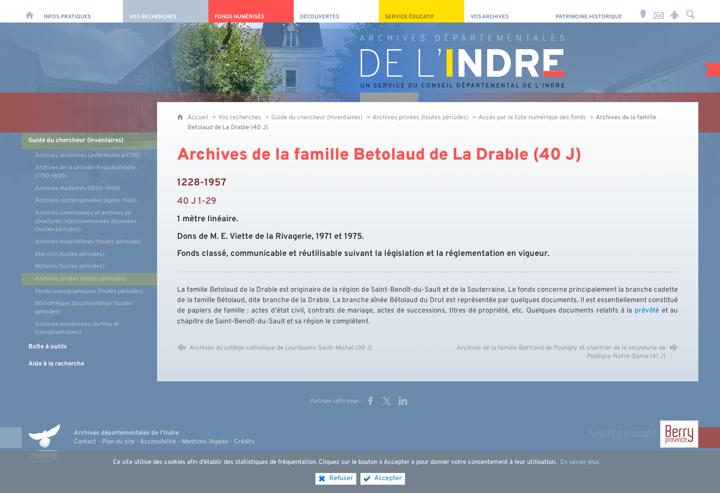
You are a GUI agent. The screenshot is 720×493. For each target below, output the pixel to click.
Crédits (244, 442)
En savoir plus (579, 462)
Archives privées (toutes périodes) (420, 118)
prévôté (647, 310)
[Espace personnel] (674, 11)
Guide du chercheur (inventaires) (317, 118)
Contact (85, 442)
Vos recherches (239, 118)
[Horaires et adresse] (643, 11)
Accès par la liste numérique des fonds (532, 118)
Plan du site (118, 442)
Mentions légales (205, 442)
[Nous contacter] (659, 11)
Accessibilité (158, 442)
